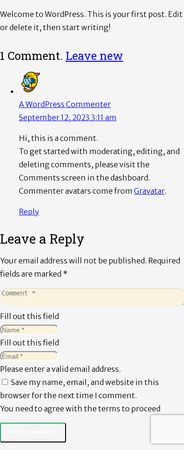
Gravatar (149, 191)
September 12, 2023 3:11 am (68, 117)
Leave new (94, 55)
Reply (29, 211)
